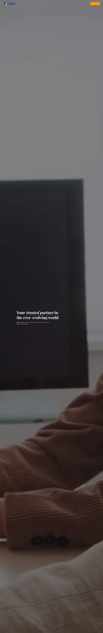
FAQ (37, 3)
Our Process (24, 3)
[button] (31, 3)
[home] (10, 3)
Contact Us (43, 3)
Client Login (95, 3)
